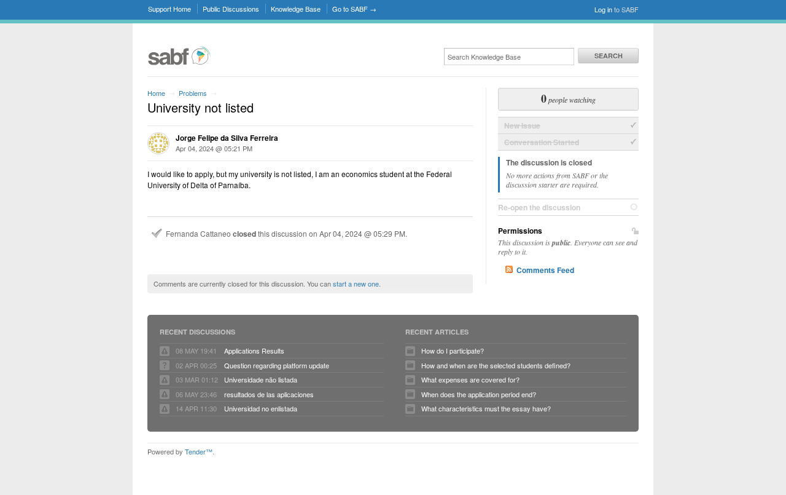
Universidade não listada (260, 379)
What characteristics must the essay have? (486, 408)
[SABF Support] (179, 63)
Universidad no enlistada (260, 408)
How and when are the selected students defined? (495, 365)
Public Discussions (231, 9)
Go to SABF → (354, 9)
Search (608, 55)
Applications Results (254, 350)
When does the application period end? (478, 394)
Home (156, 93)
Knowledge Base (296, 9)
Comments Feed (545, 269)
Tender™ (198, 451)
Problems (193, 93)
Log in (603, 9)
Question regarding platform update (276, 365)
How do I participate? (452, 350)
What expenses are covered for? (470, 379)
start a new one (356, 283)
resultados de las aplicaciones (269, 394)
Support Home (169, 9)
